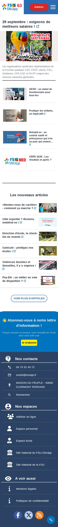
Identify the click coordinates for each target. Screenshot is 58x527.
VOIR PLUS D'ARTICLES (29, 298)
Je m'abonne (29, 342)
